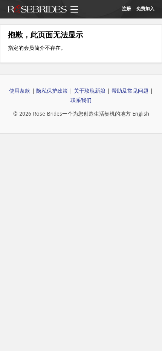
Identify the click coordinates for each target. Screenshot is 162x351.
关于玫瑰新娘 (89, 90)
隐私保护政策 (52, 90)
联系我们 (81, 100)
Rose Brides (37, 9)
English (140, 113)
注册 (126, 8)
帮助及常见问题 (130, 90)
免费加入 (145, 8)
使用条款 (19, 90)
